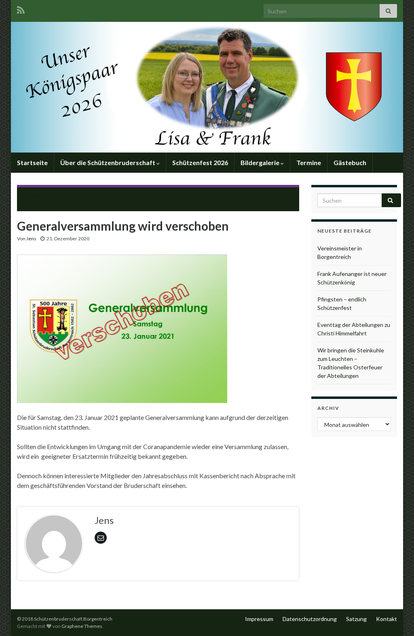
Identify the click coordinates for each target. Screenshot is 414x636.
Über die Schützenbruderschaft (108, 162)
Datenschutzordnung (310, 618)
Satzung (356, 618)
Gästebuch (350, 162)
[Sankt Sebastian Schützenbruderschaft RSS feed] (21, 9)
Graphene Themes (81, 626)
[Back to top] (396, 618)
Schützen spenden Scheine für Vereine (236, 194)
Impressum (259, 618)
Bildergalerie (261, 162)
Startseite (32, 162)
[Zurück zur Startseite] (207, 87)
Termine (308, 162)
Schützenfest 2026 (200, 162)
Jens (31, 238)
